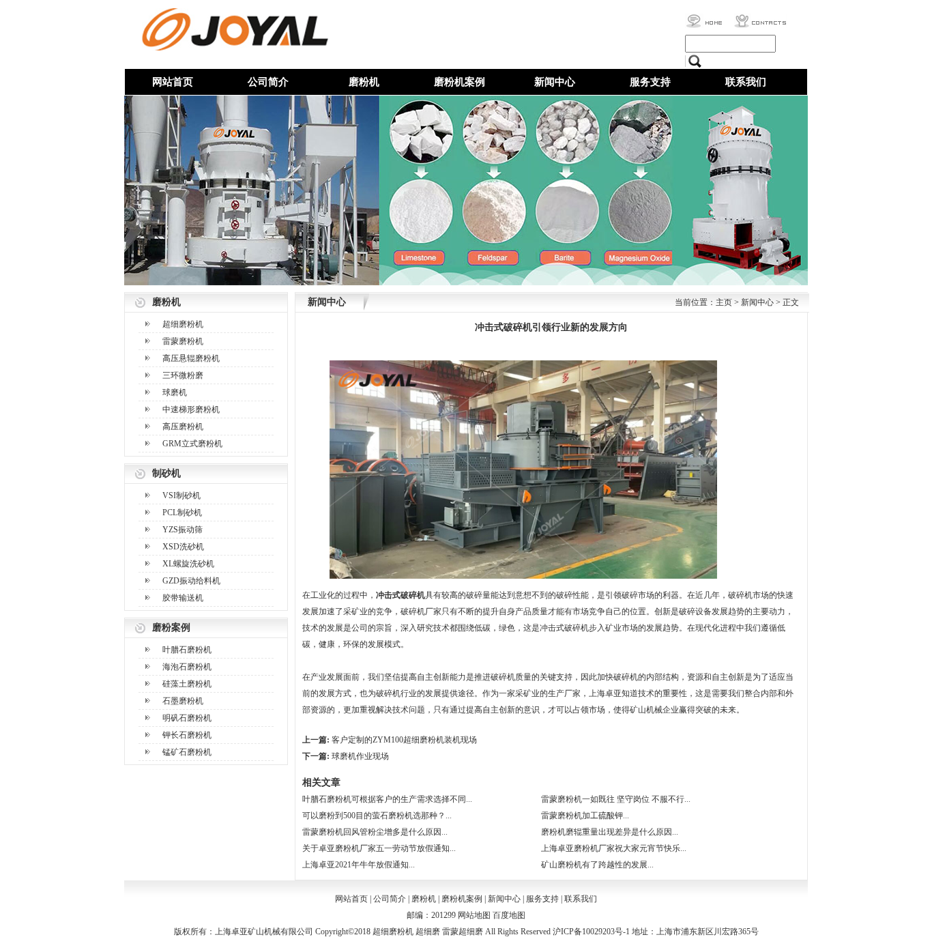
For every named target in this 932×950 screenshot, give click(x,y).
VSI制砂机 (181, 495)
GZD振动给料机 (191, 581)
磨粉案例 (171, 627)
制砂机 (166, 473)
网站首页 (172, 81)
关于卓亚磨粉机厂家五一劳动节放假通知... (379, 848)
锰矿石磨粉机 (187, 752)
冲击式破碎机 (400, 595)
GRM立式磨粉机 (192, 443)
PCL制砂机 (182, 512)
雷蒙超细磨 (462, 931)
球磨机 (174, 392)
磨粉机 (364, 81)
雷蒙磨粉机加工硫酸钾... (585, 815)
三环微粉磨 (182, 375)
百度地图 (509, 915)
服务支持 (650, 81)
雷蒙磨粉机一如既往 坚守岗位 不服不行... (615, 799)
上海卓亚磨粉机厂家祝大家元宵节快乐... (613, 848)
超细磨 (428, 931)
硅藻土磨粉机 (187, 684)
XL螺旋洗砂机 (188, 563)
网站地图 (474, 915)
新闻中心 (554, 81)
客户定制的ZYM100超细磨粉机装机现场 (404, 740)
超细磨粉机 (182, 324)
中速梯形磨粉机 (191, 409)
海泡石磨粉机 (187, 667)
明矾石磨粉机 (187, 718)
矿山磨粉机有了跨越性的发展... (597, 864)
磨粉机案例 (459, 81)
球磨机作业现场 (360, 756)
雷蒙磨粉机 (182, 341)
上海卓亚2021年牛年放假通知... (358, 864)
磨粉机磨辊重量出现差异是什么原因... (609, 832)
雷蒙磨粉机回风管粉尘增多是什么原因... (375, 832)
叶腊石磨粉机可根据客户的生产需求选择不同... (387, 799)
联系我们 (745, 81)
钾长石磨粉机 (187, 735)
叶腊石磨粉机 (187, 649)
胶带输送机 (182, 598)
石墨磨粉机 (182, 701)
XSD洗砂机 (183, 546)
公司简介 (268, 81)
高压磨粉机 (182, 426)
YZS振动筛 (182, 529)
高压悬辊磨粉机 (191, 358)
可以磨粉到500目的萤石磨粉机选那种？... (377, 815)
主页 (724, 302)
